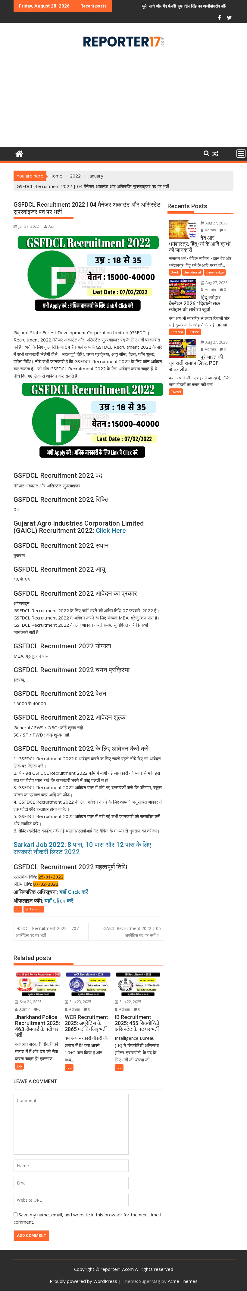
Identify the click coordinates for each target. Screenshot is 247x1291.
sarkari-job (33, 909)
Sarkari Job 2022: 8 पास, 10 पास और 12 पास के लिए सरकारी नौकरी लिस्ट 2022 (82, 848)
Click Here (111, 530)
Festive (193, 331)
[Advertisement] (123, 99)
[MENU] (240, 153)
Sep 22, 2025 (130, 1001)
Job (17, 909)
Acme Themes (183, 1281)
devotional (192, 272)
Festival (177, 331)
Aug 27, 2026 (216, 223)
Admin (54, 226)
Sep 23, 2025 (80, 1001)
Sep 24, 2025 (30, 1001)
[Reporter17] (19, 153)
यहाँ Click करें (73, 891)
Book (175, 272)
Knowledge (215, 272)
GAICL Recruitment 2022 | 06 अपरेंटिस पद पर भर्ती (132, 931)
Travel (176, 391)
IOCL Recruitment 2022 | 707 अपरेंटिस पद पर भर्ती (47, 931)
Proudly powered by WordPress (83, 1281)
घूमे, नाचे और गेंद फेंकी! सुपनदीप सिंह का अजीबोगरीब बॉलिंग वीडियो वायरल (170, 6)
